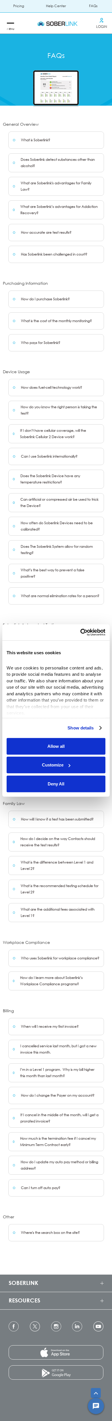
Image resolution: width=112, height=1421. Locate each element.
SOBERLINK (23, 1282)
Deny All (56, 783)
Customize (52, 764)
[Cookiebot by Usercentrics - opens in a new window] (80, 632)
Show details (80, 727)
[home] (56, 23)
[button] (10, 23)
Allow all (56, 746)
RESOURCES (24, 1300)
